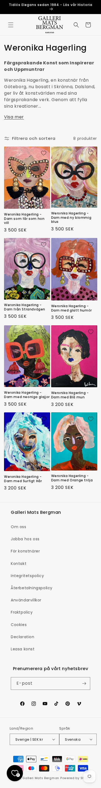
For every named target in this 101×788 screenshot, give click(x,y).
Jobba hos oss (25, 539)
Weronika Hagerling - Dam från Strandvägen (24, 307)
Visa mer (14, 117)
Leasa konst (23, 649)
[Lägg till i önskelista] (43, 153)
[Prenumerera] (84, 683)
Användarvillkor (26, 600)
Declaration (22, 637)
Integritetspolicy (27, 575)
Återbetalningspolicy (32, 588)
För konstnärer (25, 551)
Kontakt (18, 563)
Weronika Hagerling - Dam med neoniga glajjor (27, 394)
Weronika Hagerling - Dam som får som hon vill (24, 218)
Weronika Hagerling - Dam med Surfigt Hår (23, 479)
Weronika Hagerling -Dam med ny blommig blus (71, 217)
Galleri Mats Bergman (40, 778)
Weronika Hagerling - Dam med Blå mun (70, 395)
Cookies (19, 624)
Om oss (18, 526)
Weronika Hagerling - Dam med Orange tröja (72, 478)
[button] (11, 25)
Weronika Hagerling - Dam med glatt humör (71, 308)
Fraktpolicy (22, 612)
